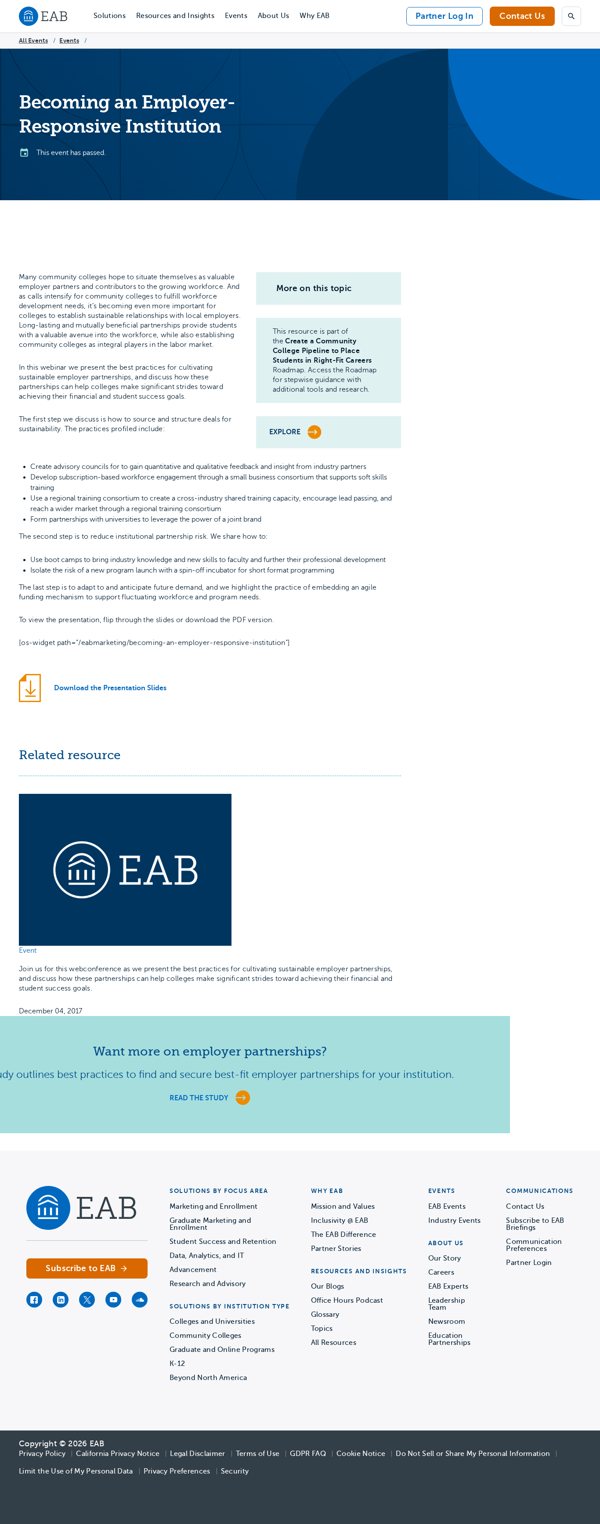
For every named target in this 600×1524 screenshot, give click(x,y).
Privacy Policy (42, 1454)
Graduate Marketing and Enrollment (210, 1224)
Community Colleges (206, 1336)
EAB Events (447, 1207)
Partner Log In (444, 16)
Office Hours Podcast (347, 1300)
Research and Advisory (208, 1284)
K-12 (177, 1364)
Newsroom (447, 1322)
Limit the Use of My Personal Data (76, 1471)
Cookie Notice (360, 1454)
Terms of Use (258, 1454)
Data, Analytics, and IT (207, 1256)
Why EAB (314, 16)
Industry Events (454, 1221)
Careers (441, 1272)
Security (235, 1471)
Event (27, 951)
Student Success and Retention (223, 1242)
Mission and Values (343, 1207)
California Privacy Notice (117, 1454)
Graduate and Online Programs (222, 1350)
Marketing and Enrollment (214, 1207)
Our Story (444, 1258)
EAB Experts (448, 1286)
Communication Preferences (534, 1245)
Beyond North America (208, 1378)
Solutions (110, 16)
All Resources (333, 1343)
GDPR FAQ (308, 1454)
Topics (322, 1329)
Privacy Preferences (177, 1471)
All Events (33, 40)
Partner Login (529, 1263)
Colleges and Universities (212, 1322)
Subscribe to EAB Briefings (535, 1224)
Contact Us (522, 16)
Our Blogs (327, 1286)
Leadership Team (446, 1304)
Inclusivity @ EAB (339, 1221)
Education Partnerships (449, 1339)
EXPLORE (284, 432)
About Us (273, 16)
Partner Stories (336, 1249)
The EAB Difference (343, 1235)
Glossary (325, 1315)
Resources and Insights (175, 16)
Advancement (193, 1270)
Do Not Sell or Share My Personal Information (473, 1454)
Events (236, 16)
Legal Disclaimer (197, 1454)
